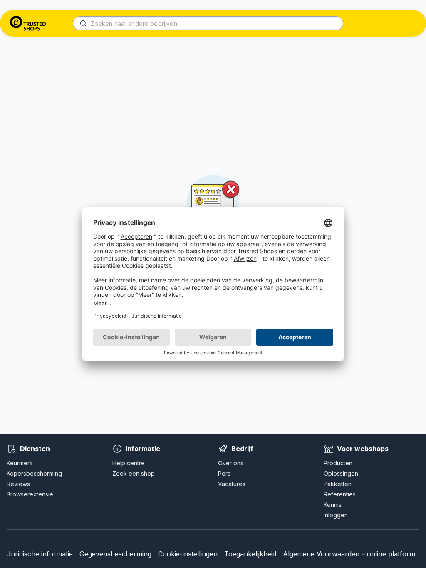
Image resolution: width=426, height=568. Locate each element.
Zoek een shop (133, 473)
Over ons (230, 463)
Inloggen (336, 515)
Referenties (340, 494)
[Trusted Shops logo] (28, 23)
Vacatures (231, 483)
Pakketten (338, 483)
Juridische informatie (40, 554)
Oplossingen (341, 473)
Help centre (128, 463)
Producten (338, 463)
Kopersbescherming (34, 473)
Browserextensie (30, 494)
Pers (224, 473)
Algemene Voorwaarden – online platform (349, 554)
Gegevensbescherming (115, 554)
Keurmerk (20, 463)
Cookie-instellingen (188, 554)
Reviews (18, 483)
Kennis (333, 504)
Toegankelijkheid (250, 554)
